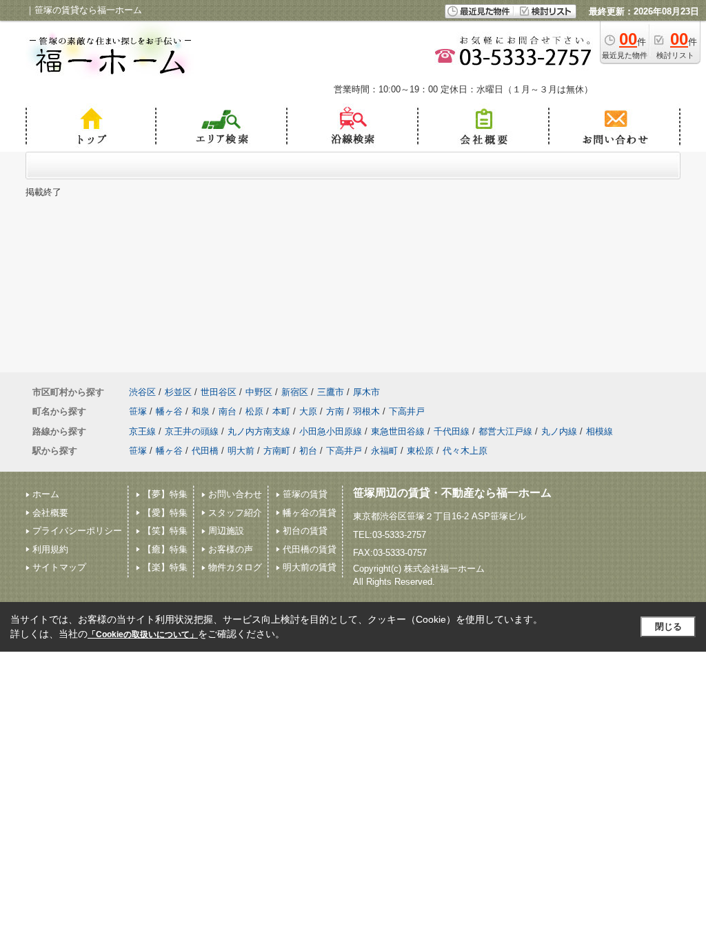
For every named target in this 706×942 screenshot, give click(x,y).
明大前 (241, 450)
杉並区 (178, 392)
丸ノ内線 (559, 431)
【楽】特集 (165, 567)
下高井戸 (407, 411)
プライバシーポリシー (77, 530)
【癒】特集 (165, 549)
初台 (308, 450)
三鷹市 (330, 392)
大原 (308, 411)
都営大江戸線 (505, 431)
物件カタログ (235, 567)
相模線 (599, 431)
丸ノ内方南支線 (259, 431)
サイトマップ (59, 567)
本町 (281, 411)
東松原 (420, 450)
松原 (254, 411)
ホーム (45, 494)
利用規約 (50, 549)
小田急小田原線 (330, 431)
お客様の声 (230, 549)
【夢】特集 (165, 494)
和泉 (201, 411)
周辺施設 (226, 530)
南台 (227, 411)
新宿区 (294, 392)
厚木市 (366, 392)
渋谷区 (142, 392)
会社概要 (50, 513)
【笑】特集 (165, 530)
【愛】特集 (165, 513)
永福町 (384, 450)
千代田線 (452, 431)
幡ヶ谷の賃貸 (309, 513)
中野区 (258, 392)
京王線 (142, 431)
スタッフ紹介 (235, 513)
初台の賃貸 (305, 530)
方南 (335, 411)
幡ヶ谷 (169, 411)
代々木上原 (465, 450)
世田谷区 (218, 392)
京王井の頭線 (192, 431)
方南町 (276, 450)
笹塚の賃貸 (305, 494)
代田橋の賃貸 (309, 549)
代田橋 (205, 450)
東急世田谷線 (398, 431)
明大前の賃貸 (309, 567)
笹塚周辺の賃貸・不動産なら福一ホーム (452, 493)
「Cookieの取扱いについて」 (143, 634)
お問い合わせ (235, 494)
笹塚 (138, 411)
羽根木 (366, 411)
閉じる (668, 626)
